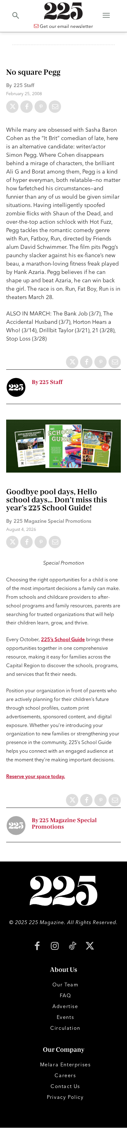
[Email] (55, 106)
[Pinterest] (41, 106)
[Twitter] (12, 106)
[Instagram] (54, 946)
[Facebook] (26, 106)
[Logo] (63, 11)
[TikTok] (72, 946)
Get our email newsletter (66, 26)
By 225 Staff (47, 382)
